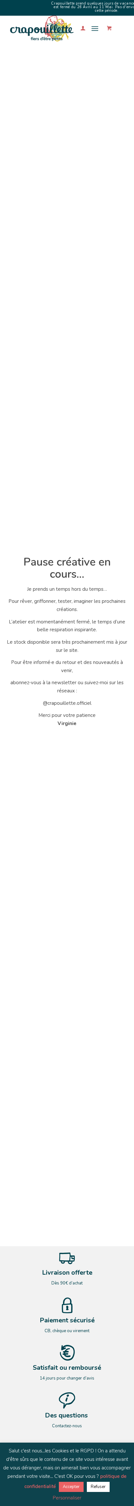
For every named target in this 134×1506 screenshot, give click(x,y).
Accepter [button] (71, 1487)
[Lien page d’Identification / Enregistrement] (79, 28)
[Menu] (94, 28)
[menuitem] (79, 28)
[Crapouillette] (55, 28)
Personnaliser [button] (67, 1498)
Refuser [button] (98, 1487)
